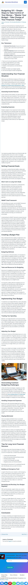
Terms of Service (13, 575)
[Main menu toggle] (25, 2)
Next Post (24, 534)
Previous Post (4, 534)
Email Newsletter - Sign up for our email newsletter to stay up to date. (16, 556)
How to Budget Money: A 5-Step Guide (16, 394)
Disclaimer (22, 575)
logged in (10, 541)
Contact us (3, 576)
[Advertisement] (14, 137)
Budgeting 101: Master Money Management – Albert (12, 85)
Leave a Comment (5, 22)
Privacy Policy (4, 575)
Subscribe (10, 567)
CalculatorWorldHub (11, 2)
